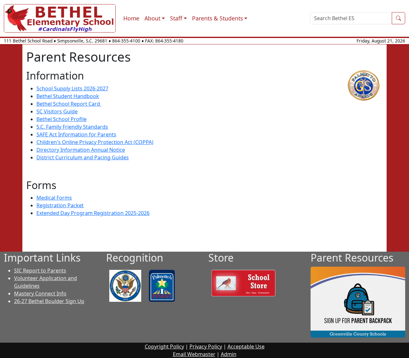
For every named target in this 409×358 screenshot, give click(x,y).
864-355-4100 (126, 41)
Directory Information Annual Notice (80, 149)
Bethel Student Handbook (67, 96)
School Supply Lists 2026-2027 (72, 88)
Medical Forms (54, 197)
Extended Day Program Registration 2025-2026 (93, 213)
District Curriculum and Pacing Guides (82, 157)
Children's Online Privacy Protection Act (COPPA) (94, 142)
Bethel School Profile (61, 119)
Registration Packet (60, 205)
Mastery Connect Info (40, 293)
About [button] (152, 18)
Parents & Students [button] (217, 18)
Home (131, 18)
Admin (228, 354)
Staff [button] (176, 18)
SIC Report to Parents (40, 270)
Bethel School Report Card (68, 103)
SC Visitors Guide (57, 111)
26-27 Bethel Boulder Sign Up (49, 301)
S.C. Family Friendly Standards (72, 126)
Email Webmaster (194, 354)
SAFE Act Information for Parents (76, 134)
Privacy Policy (205, 346)
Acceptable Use (246, 346)
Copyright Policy (164, 346)
